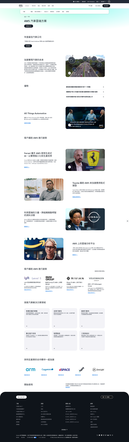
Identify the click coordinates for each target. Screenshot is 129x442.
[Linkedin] (101, 435)
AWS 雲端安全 (19, 416)
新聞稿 (17, 424)
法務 (91, 422)
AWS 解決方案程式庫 (46, 414)
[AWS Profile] (109, 2)
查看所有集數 (27, 123)
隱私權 (17, 437)
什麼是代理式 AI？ (20, 411)
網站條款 (23, 437)
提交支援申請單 (94, 409)
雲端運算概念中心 (20, 414)
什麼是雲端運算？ (20, 409)
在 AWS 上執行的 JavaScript (72, 422)
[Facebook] (99, 435)
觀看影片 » (26, 167)
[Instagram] (103, 435)
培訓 (42, 409)
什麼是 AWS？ (19, 406)
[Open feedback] (127, 221)
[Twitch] (105, 435)
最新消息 (18, 419)
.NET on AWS (69, 411)
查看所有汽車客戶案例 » (100, 271)
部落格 (17, 422)
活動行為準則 (93, 424)
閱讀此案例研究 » (76, 197)
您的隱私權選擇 (30, 437)
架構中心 (43, 416)
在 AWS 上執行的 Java (71, 416)
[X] (97, 435)
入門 (42, 406)
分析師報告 (43, 422)
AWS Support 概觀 (94, 416)
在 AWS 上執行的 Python (71, 414)
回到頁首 (64, 429)
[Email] (112, 435)
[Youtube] (108, 435)
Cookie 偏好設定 (42, 437)
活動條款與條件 (94, 427)
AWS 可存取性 (93, 419)
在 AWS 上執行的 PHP (71, 419)
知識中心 (92, 414)
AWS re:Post (93, 411)
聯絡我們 (68, 387)
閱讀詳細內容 (27, 374)
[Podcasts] (110, 435)
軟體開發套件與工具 (70, 409)
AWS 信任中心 (44, 411)
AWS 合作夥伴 (44, 424)
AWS (25, 16)
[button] (34, 6)
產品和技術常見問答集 (46, 419)
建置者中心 (68, 406)
